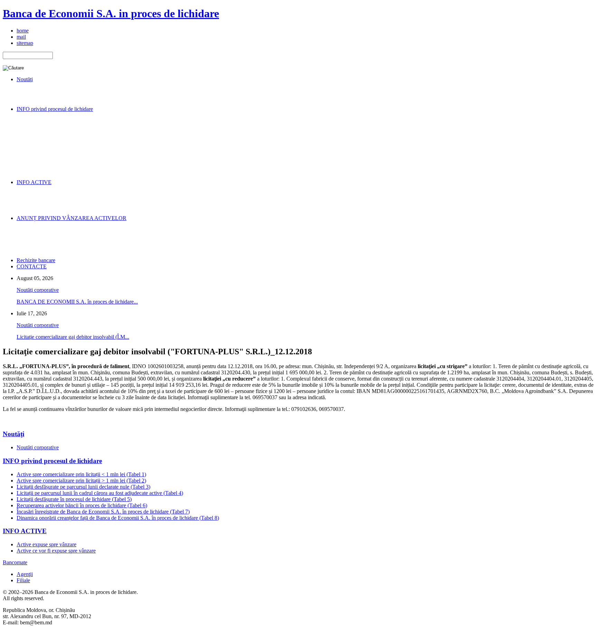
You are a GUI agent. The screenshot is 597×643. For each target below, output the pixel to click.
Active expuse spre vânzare (46, 544)
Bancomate (15, 562)
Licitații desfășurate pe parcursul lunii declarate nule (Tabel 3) (83, 487)
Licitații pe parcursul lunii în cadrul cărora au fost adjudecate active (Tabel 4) (100, 493)
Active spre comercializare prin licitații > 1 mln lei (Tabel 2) (81, 480)
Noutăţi (13, 434)
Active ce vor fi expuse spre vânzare (56, 551)
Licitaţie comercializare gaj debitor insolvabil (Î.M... (73, 337)
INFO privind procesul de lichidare (52, 460)
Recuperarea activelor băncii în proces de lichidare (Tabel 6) (82, 505)
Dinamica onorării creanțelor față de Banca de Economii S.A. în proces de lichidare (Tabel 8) (118, 518)
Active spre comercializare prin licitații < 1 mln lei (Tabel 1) (81, 474)
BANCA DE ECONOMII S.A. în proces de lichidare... (77, 302)
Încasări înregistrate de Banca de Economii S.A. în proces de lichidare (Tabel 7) (103, 512)
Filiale (23, 580)
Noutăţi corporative (38, 290)
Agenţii (25, 574)
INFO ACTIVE (25, 531)
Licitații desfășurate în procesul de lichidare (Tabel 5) (74, 499)
